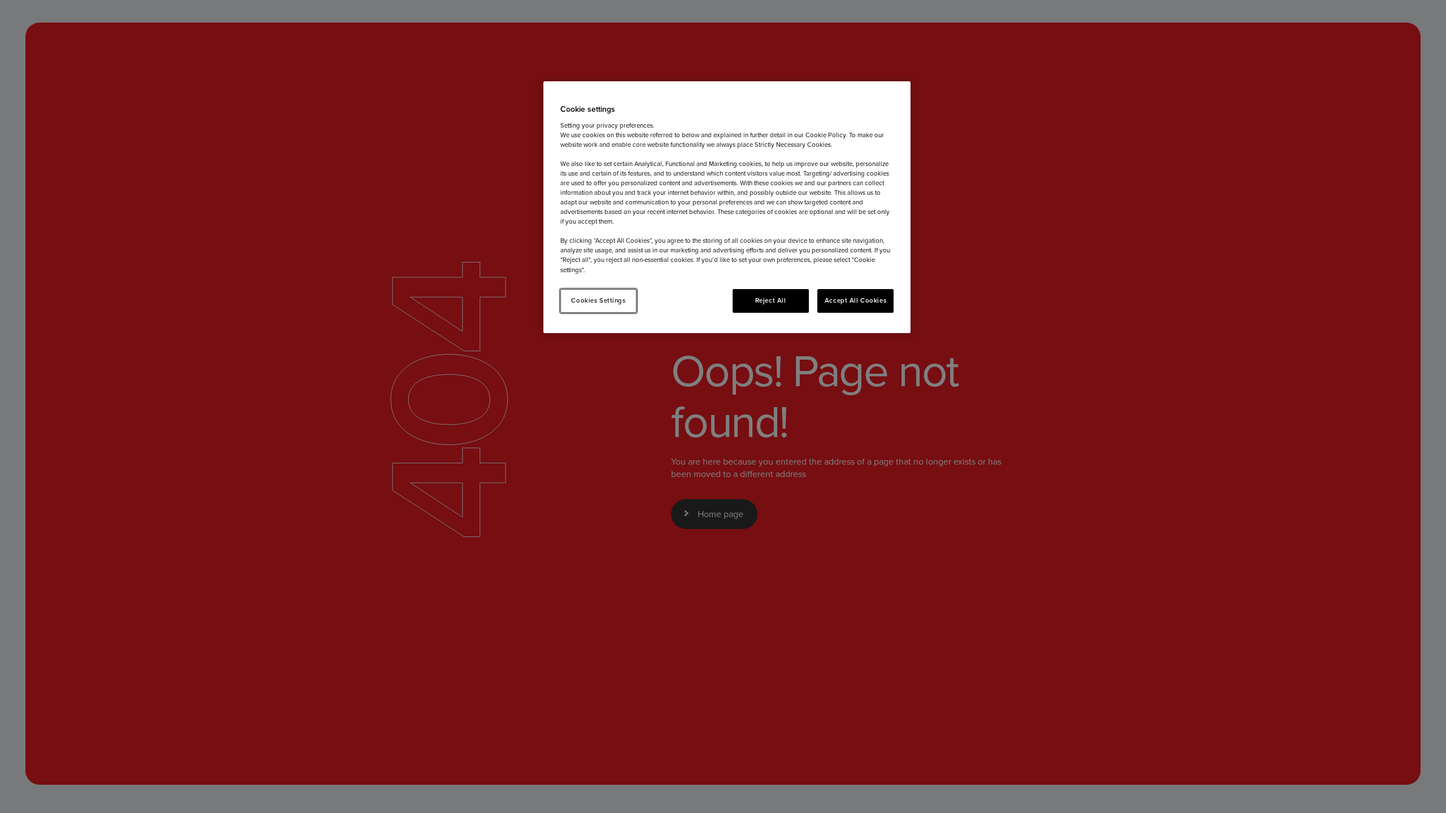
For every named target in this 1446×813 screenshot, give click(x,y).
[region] (727, 207)
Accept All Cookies (855, 300)
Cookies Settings (598, 300)
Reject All (770, 300)
